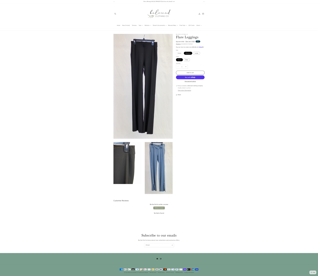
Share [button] (179, 94)
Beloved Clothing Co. (133, 272)
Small (180, 53)
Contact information (189, 272)
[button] (115, 14)
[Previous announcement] (114, 1)
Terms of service (170, 272)
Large (196, 53)
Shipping (178, 44)
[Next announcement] (204, 1)
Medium (188, 53)
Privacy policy (161, 272)
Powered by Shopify (143, 272)
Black (179, 59)
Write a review (159, 208)
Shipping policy (179, 272)
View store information (184, 90)
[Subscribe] (172, 245)
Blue (186, 59)
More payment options (190, 81)
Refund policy (153, 272)
